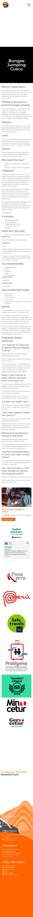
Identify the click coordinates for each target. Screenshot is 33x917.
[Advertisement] (16, 28)
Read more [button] (7, 556)
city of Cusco (10, 111)
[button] (28, 4)
